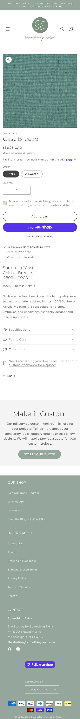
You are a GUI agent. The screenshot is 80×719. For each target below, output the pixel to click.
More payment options (40, 236)
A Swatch (31, 174)
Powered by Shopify (54, 717)
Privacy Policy (17, 578)
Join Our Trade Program (23, 493)
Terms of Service (19, 587)
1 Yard (11, 174)
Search (12, 596)
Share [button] (11, 376)
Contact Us (15, 543)
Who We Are (16, 501)
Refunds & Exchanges (22, 561)
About (12, 552)
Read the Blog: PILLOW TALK (27, 519)
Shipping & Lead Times (23, 569)
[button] (7, 29)
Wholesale (14, 510)
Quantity (8, 182)
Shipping (7, 153)
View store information (22, 257)
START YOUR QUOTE (39, 454)
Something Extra (33, 717)
